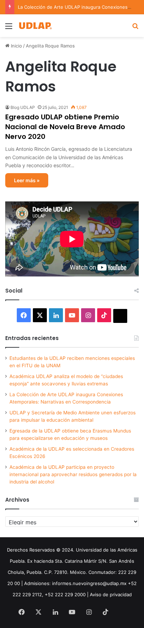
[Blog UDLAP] (34, 25)
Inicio (15, 46)
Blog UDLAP (22, 107)
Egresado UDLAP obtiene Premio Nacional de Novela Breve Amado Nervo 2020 (65, 126)
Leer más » (26, 180)
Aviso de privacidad (111, 594)
